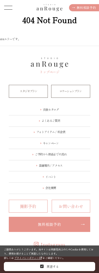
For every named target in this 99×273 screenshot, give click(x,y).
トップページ (49, 71)
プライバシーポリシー (27, 258)
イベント (50, 177)
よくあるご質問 (51, 120)
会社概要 (50, 188)
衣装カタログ (51, 42)
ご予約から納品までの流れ (51, 154)
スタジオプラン (28, 91)
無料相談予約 (84, 7)
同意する (52, 266)
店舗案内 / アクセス (50, 165)
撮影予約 (28, 206)
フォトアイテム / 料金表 (50, 132)
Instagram (53, 244)
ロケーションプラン (70, 91)
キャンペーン (51, 143)
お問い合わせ (71, 206)
